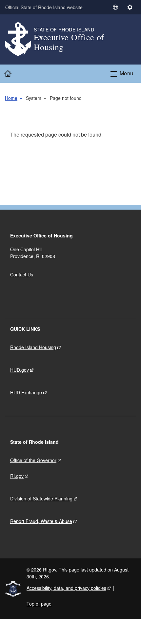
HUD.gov (19, 369)
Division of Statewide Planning (41, 498)
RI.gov (17, 476)
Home (11, 98)
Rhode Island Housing (33, 347)
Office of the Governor (33, 460)
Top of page (39, 603)
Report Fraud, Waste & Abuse (41, 521)
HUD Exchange (26, 392)
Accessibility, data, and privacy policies (66, 588)
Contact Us (21, 274)
